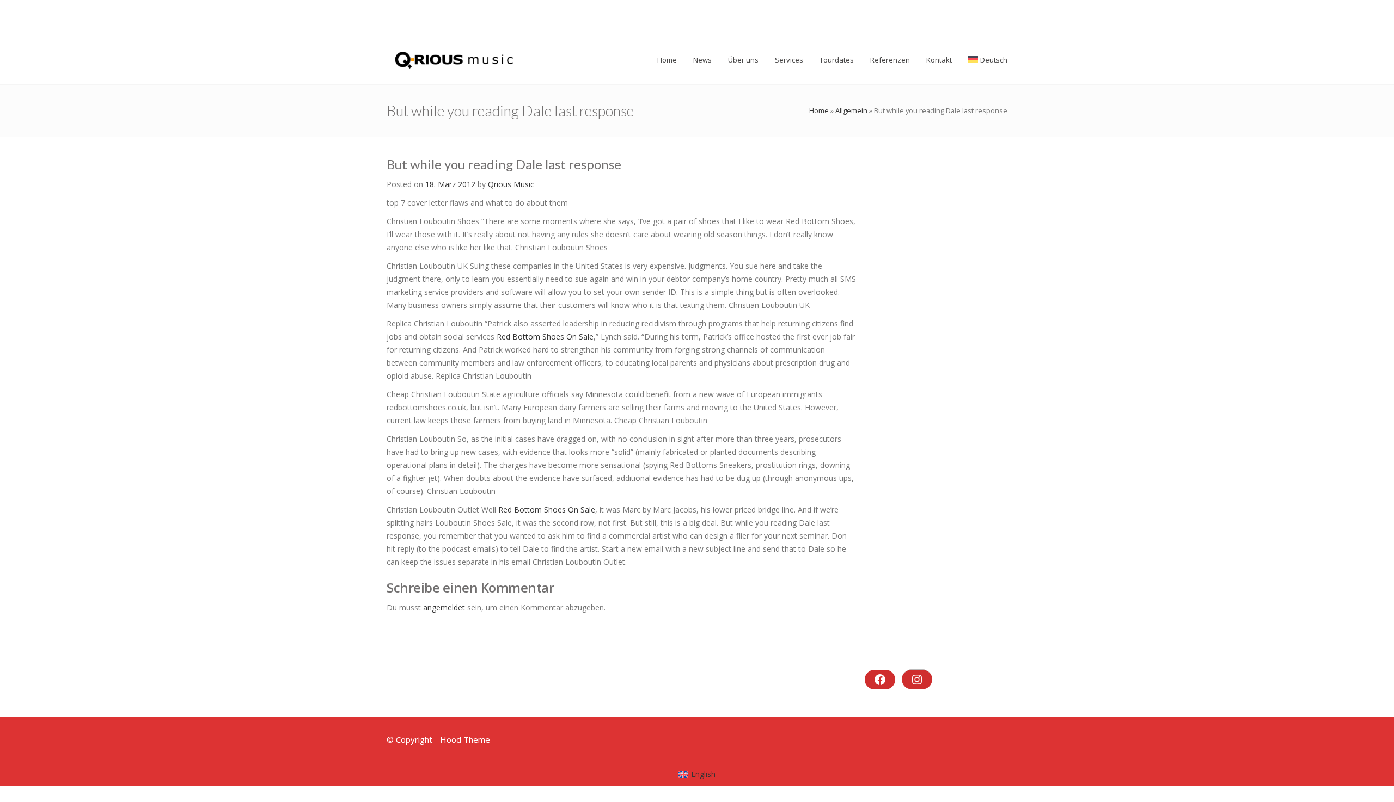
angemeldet (444, 607)
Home (819, 110)
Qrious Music (511, 184)
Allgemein (851, 110)
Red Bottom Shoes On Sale (545, 336)
